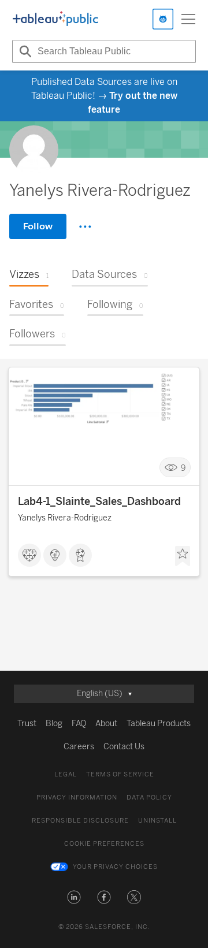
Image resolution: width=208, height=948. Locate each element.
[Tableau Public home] (55, 19)
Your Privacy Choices (115, 867)
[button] (74, 897)
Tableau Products (159, 723)
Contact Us (123, 747)
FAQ (79, 723)
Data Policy (149, 797)
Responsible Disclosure (80, 820)
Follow (38, 226)
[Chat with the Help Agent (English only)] (163, 19)
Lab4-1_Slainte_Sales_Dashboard (99, 501)
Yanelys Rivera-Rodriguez (65, 518)
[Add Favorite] (182, 556)
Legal (65, 774)
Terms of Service (120, 774)
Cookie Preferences (104, 843)
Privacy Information (76, 797)
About (106, 723)
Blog (54, 723)
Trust (26, 723)
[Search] (23, 51)
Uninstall (157, 820)
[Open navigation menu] (188, 19)
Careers (79, 747)
